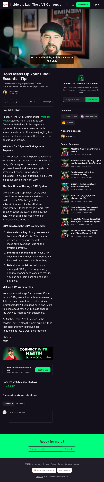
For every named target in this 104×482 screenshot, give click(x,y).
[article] (81, 152)
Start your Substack (45, 470)
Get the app (43, 370)
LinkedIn (10, 385)
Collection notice (72, 464)
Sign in (96, 4)
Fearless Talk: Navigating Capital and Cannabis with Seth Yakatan (86, 161)
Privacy (54, 464)
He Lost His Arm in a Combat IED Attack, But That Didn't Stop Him (86, 220)
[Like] (5, 101)
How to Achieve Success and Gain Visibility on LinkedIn (84, 208)
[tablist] (13, 403)
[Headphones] (5, 41)
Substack (39, 476)
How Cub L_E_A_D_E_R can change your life (83, 196)
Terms (60, 464)
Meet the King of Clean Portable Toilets (85, 150)
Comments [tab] (8, 403)
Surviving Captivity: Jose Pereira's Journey (82, 173)
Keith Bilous (13, 91)
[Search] (67, 4)
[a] (65, 152)
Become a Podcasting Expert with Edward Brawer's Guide (84, 231)
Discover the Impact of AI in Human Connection (83, 185)
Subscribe (83, 4)
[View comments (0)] (98, 38)
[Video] (5, 35)
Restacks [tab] (19, 403)
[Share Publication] (72, 4)
